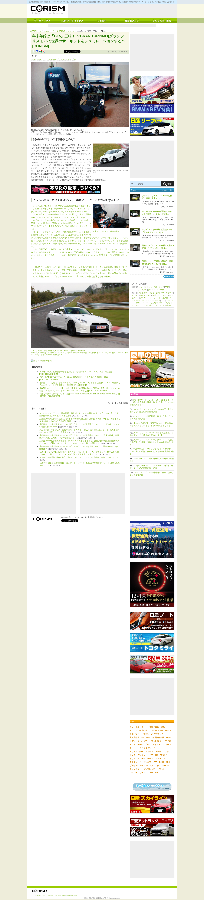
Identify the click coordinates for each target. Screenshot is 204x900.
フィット (149, 751)
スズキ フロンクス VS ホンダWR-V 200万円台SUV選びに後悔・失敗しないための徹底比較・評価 (152, 442)
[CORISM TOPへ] (47, 9)
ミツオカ (160, 290)
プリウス (159, 751)
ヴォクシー (142, 755)
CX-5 (168, 762)
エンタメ (71, 31)
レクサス (148, 287)
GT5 (44, 59)
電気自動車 (134, 737)
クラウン (161, 769)
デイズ (168, 741)
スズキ (144, 290)
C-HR (161, 762)
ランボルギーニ (148, 305)
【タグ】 (34, 56)
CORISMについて (40, 895)
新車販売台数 (158, 737)
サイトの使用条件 (60, 895)
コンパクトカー (156, 730)
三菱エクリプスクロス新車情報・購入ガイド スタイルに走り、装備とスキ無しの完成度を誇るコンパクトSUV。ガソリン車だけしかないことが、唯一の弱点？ (79, 442)
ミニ (163, 300)
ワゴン (146, 734)
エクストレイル (162, 765)
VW (162, 293)
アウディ (169, 293)
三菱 (167, 287)
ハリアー (145, 741)
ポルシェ (135, 295)
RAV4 (140, 744)
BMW (158, 293)
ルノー (145, 303)
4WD (148, 737)
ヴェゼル (133, 765)
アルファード (135, 762)
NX (156, 755)
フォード (164, 295)
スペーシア (160, 758)
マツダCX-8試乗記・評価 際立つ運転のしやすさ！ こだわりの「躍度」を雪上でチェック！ (79, 457)
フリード (133, 748)
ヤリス (132, 758)
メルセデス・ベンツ (146, 293)
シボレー (155, 295)
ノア (151, 755)
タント (132, 744)
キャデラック (145, 295)
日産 (74, 59)
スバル (137, 290)
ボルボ (168, 305)
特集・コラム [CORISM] (55, 31)
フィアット (167, 303)
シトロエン (136, 303)
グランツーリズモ (64, 59)
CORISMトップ (36, 31)
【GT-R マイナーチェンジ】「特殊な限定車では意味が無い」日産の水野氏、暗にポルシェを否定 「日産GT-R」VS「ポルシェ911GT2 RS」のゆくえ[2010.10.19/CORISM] (79, 389)
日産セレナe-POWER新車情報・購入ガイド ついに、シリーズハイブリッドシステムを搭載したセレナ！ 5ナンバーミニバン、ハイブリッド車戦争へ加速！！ (80, 453)
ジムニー (133, 772)
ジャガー (143, 298)
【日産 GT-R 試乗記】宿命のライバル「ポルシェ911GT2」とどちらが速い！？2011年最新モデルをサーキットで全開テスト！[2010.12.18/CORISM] (79, 384)
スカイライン (145, 748)
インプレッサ (149, 769)
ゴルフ (147, 744)
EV (142, 737)
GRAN (33, 59)
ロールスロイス (165, 298)
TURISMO (51, 59)
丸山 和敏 (123, 403)
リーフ (142, 772)
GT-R (39, 59)
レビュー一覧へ (167, 190)
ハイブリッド (157, 734)
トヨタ (141, 287)
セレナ (132, 755)
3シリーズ (166, 744)
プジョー (169, 300)
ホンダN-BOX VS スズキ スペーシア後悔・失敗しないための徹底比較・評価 (151, 466)
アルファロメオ (155, 303)
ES (156, 772)
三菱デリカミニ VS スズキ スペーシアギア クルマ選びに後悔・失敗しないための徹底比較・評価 (152, 451)
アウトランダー (136, 751)
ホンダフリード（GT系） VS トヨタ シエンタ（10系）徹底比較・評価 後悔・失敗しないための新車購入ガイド (152, 402)
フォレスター (157, 741)
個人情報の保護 (72, 895)
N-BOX (150, 758)
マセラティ (160, 305)
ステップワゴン (146, 765)
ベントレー (153, 298)
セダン (168, 730)
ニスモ (150, 772)
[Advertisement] (122, 11)
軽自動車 (143, 730)
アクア (168, 751)
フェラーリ (136, 305)
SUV (163, 727)
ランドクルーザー (137, 727)
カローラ (141, 758)
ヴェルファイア (150, 762)
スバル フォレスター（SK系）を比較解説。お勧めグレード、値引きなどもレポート (151, 434)
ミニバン (133, 730)
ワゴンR (163, 755)
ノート (156, 748)
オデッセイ (134, 741)
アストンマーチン (152, 300)
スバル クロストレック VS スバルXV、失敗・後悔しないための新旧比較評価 (151, 410)
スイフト (156, 744)
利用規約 (50, 895)
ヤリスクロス (153, 727)
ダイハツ (151, 290)
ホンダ (161, 287)
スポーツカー (135, 734)
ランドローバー (138, 300)
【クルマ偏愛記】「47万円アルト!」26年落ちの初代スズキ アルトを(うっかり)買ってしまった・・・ (151, 425)
